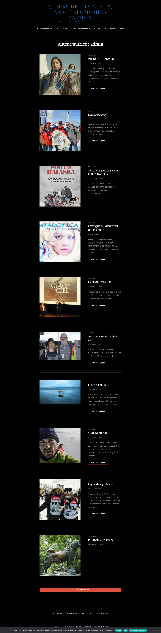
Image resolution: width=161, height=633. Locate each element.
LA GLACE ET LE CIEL (100, 282)
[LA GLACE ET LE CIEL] (60, 297)
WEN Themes (104, 627)
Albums (65, 29)
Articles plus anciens (81, 589)
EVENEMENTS (91, 167)
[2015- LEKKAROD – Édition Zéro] (60, 346)
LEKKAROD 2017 (97, 114)
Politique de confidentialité (138, 630)
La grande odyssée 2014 (100, 484)
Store (122, 29)
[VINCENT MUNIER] (60, 445)
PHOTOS (90, 381)
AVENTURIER (91, 278)
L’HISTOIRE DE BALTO (100, 540)
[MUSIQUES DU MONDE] (60, 74)
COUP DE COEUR (92, 55)
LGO (89, 480)
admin (99, 63)
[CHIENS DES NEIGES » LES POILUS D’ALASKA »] (60, 186)
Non (125, 630)
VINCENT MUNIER (98, 432)
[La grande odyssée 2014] (60, 499)
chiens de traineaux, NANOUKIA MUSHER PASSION (81, 11)
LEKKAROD (91, 111)
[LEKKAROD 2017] (60, 130)
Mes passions (110, 29)
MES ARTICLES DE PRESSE (82, 29)
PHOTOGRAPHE (97, 384)
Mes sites (96, 29)
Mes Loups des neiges (44, 29)
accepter (118, 630)
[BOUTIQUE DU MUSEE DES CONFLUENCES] (60, 241)
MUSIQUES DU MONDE (101, 58)
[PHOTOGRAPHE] (60, 392)
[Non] (159, 630)
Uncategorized (92, 536)
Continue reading (99, 88)
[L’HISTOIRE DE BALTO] (60, 555)
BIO (58, 29)
